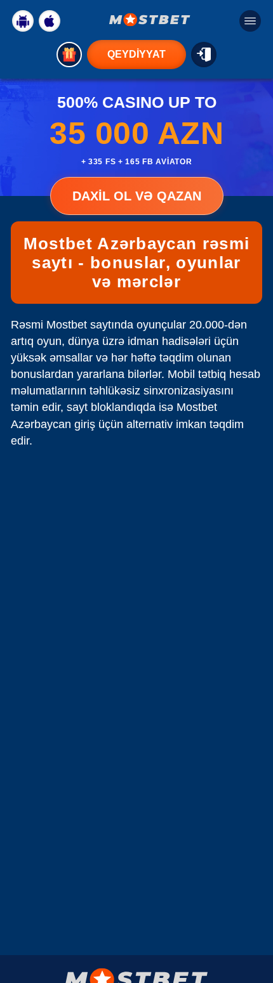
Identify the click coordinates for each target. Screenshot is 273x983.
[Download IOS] (49, 21)
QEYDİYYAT (136, 54)
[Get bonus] (69, 54)
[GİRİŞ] (203, 54)
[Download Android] (23, 21)
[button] (250, 935)
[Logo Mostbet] (149, 20)
